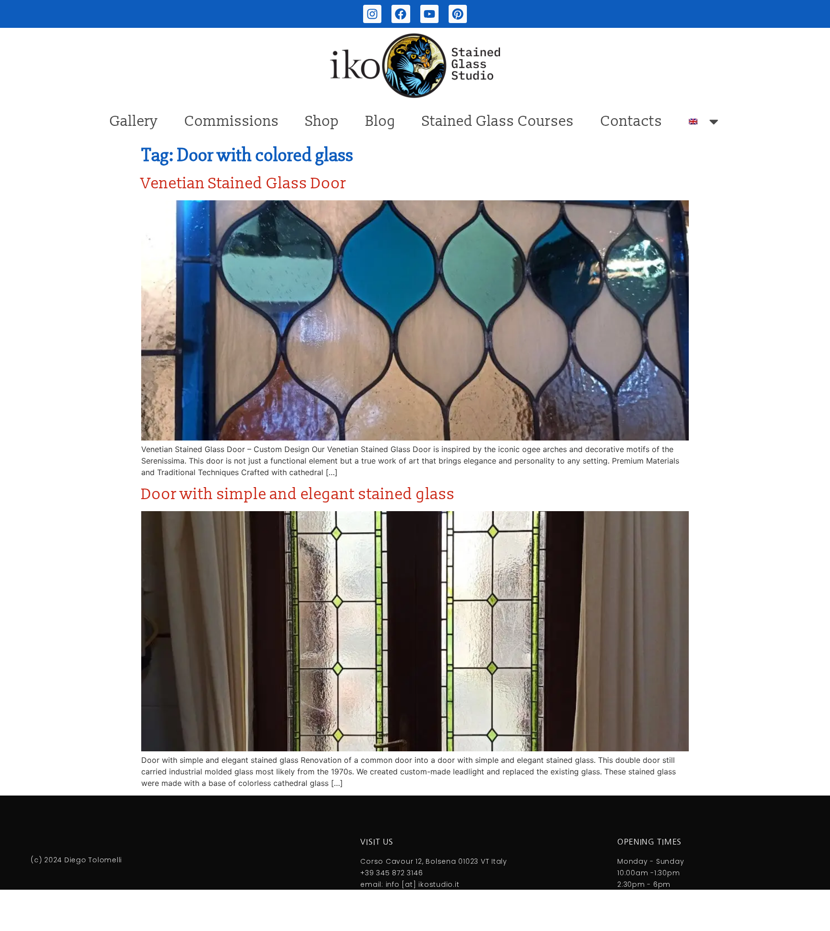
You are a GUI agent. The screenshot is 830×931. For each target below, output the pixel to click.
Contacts (631, 121)
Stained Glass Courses (498, 121)
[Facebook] (400, 14)
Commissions (231, 121)
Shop (322, 121)
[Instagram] (372, 14)
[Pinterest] (458, 14)
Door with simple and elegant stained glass (298, 494)
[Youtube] (429, 14)
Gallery (134, 121)
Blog (381, 121)
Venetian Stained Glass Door (243, 183)
